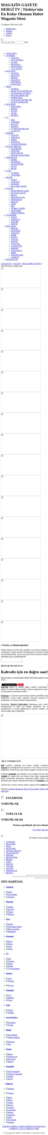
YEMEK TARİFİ (18, 208)
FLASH (14, 62)
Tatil (8, 1005)
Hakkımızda (11, 29)
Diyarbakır (12, 1120)
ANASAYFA (11, 53)
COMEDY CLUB (16, 1129)
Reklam (9, 31)
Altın (10, 946)
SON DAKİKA (17, 60)
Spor (8, 919)
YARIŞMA (15, 122)
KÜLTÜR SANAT (18, 193)
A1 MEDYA (29, 1129)
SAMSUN (15, 257)
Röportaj (11, 1042)
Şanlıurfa (11, 1115)
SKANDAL (16, 64)
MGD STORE (11, 857)
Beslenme (19, 789)
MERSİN (14, 248)
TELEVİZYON (12, 853)
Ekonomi (10, 936)
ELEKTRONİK (17, 164)
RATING (14, 126)
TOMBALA (14, 1126)
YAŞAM (9, 189)
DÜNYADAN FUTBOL (21, 93)
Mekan (10, 1062)
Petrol (10, 949)
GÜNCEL (15, 58)
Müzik (8, 1030)
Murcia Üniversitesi (31, 789)
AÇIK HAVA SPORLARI (21, 100)
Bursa (10, 1100)
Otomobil (10, 1066)
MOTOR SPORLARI (19, 95)
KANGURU (16, 84)
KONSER (15, 184)
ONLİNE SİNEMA (18, 144)
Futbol (10, 924)
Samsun (11, 1122)
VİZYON (15, 135)
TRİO (36, 1129)
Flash (10, 892)
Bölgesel (9, 1084)
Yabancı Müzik (14, 1037)
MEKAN (14, 202)
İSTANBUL (16, 231)
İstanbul (11, 1089)
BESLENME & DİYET (31, 264)
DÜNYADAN (16, 67)
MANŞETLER (12, 259)
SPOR (8, 87)
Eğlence (11, 914)
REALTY (15, 124)
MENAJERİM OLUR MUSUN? (33, 1126)
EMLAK (9, 864)
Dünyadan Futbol (15, 927)
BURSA (14, 237)
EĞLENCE (15, 80)
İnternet (11, 998)
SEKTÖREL (16, 107)
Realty (10, 964)
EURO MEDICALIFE (20, 191)
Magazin (9, 902)
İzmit (10, 1117)
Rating (10, 966)
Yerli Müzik (12, 1035)
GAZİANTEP (16, 246)
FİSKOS (14, 78)
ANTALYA (15, 244)
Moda (10, 1054)
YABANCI (15, 138)
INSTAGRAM (17, 153)
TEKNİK (14, 222)
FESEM (5, 1126)
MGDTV (9, 873)
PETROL (14, 115)
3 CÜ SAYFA (16, 69)
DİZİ (13, 120)
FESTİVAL (15, 142)
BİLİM (13, 169)
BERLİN (14, 228)
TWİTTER (15, 151)
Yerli (10, 979)
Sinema (9, 973)
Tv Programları (14, 969)
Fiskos (10, 912)
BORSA (14, 109)
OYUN (14, 166)
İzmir (10, 1098)
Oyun (10, 1000)
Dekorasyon (12, 1057)
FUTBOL (15, 89)
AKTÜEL (15, 73)
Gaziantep (12, 1110)
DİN (12, 206)
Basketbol (12, 932)
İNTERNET (16, 162)
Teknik (10, 1076)
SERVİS (14, 224)
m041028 (4, 791)
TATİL (8, 171)
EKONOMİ (10, 104)
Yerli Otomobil (13, 1071)
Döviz (10, 944)
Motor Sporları (13, 929)
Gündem (9, 887)
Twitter (10, 1025)
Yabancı (11, 981)
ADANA (14, 239)
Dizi (9, 959)
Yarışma (11, 961)
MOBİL (14, 160)
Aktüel (10, 907)
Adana (10, 1103)
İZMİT (13, 253)
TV (7, 118)
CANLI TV (15, 131)
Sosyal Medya (11, 1017)
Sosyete (11, 909)
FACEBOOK (16, 149)
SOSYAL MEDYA (13, 146)
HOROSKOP (16, 200)
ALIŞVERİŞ (16, 211)
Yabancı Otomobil (15, 1074)
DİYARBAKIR (17, 255)
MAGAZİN (10, 71)
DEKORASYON (18, 197)
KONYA (14, 242)
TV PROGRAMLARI (20, 129)
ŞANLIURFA (16, 251)
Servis (10, 1079)
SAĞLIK (17, 264)
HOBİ (13, 204)
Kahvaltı (11, 789)
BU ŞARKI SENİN (19, 186)
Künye (9, 35)
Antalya (11, 1107)
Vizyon (11, 985)
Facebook (12, 1022)
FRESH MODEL (18, 213)
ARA (26, 42)
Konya (10, 1105)
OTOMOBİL (11, 215)
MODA (14, 195)
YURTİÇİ (15, 173)
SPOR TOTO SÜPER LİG (21, 91)
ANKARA (15, 233)
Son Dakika (12, 894)
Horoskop (12, 1059)
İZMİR (13, 235)
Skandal (11, 897)
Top (9, 1044)
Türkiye (43, 789)
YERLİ (14, 140)
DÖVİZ (14, 111)
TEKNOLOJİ (11, 157)
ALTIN (14, 113)
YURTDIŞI (15, 175)
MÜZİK (9, 177)
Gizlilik (9, 33)
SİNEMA (10, 133)
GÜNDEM (10, 56)
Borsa (10, 941)
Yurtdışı (11, 1013)
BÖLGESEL (11, 226)
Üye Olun (36, 830)
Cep (9, 995)
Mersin (10, 1112)
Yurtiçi (10, 1010)
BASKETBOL (17, 98)
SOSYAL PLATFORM (20, 155)
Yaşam (8, 1049)
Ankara (11, 1093)
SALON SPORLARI (19, 102)
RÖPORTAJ (16, 82)
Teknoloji (10, 990)
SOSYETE (15, 75)
